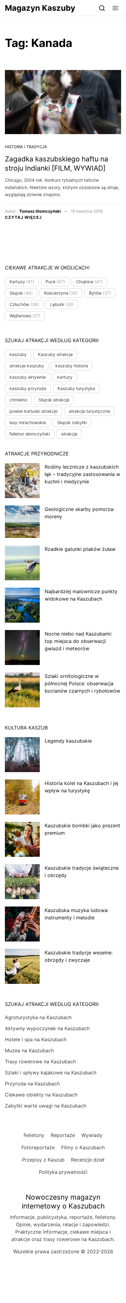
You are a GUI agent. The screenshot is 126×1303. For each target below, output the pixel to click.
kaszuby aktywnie (27, 377)
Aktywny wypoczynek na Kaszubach (47, 1028)
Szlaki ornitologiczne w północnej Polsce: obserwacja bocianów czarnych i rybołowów (82, 683)
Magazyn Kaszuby (40, 8)
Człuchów (24, 304)
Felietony (34, 1135)
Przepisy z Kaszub (43, 1160)
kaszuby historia (71, 365)
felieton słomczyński (29, 433)
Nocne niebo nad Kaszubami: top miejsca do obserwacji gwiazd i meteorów (78, 641)
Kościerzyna (61, 293)
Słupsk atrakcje (54, 399)
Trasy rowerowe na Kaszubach (40, 1061)
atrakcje (69, 433)
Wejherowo (24, 315)
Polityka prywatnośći (63, 1172)
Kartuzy (21, 281)
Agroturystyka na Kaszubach (38, 1017)
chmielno (18, 399)
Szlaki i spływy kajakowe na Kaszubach (50, 1072)
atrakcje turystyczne (89, 411)
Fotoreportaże (38, 1147)
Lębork (62, 304)
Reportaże (63, 1135)
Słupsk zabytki (72, 422)
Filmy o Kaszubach (83, 1147)
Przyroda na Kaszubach (32, 1084)
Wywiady (91, 1135)
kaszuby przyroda (27, 388)
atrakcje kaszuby (26, 365)
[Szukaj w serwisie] (102, 8)
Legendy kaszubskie (68, 741)
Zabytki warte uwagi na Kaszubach (45, 1106)
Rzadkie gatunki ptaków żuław (80, 549)
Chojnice (89, 281)
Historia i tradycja (26, 146)
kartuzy (64, 377)
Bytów (100, 293)
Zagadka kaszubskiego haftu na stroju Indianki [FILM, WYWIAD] (56, 163)
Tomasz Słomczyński (40, 211)
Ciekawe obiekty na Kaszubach (41, 1095)
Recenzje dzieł (87, 1160)
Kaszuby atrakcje (55, 354)
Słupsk (21, 293)
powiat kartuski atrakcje (33, 411)
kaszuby (18, 354)
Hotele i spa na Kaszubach (35, 1039)
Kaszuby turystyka (76, 388)
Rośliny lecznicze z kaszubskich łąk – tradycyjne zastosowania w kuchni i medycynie (82, 474)
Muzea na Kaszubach (29, 1050)
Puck (55, 281)
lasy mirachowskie (27, 422)
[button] (115, 8)
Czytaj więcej (23, 217)
